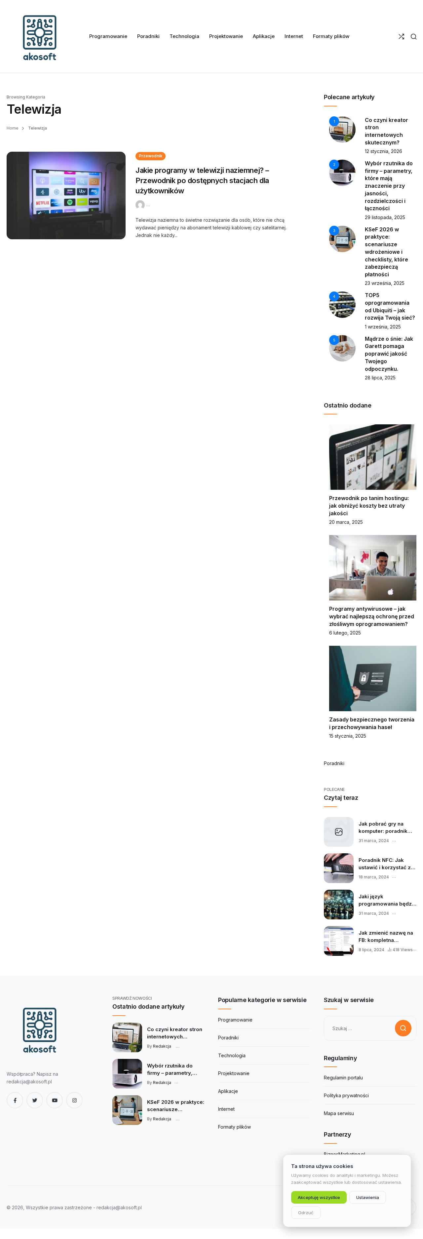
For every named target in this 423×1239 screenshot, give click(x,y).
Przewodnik (150, 155)
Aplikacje (228, 1091)
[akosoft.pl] (40, 36)
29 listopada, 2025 (385, 217)
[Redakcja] (140, 204)
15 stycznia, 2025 (347, 736)
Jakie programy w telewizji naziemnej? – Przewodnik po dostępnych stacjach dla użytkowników (202, 180)
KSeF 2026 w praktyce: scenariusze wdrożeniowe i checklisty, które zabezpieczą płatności (386, 252)
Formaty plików (234, 1127)
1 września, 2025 (383, 326)
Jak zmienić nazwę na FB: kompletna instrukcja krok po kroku (386, 937)
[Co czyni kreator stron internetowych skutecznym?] (127, 1037)
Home (13, 128)
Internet (226, 1109)
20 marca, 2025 (346, 522)
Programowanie (235, 1020)
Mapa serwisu (339, 1113)
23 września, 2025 (384, 283)
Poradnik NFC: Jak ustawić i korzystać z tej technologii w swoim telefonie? (385, 864)
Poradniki (334, 763)
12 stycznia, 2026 (383, 151)
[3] (342, 238)
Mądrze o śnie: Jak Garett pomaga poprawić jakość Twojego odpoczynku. (389, 353)
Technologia (232, 1055)
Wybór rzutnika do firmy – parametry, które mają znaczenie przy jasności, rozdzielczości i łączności (389, 186)
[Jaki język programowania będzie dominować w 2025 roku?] (339, 904)
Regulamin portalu (343, 1077)
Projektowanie (234, 1073)
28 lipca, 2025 (380, 377)
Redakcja (162, 1046)
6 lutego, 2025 (345, 633)
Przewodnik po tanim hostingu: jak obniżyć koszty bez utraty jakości (369, 505)
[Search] (413, 36)
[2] (342, 172)
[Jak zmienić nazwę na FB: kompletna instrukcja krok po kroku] (339, 941)
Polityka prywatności (346, 1095)
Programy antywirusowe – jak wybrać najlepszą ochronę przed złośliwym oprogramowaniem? (371, 616)
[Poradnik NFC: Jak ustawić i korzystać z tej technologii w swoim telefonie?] (339, 868)
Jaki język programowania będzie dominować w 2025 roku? (387, 900)
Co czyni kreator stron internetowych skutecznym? (174, 1033)
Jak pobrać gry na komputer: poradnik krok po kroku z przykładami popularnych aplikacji (385, 827)
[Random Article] (401, 36)
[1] (342, 129)
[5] (342, 348)
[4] (342, 304)
